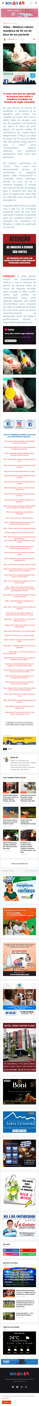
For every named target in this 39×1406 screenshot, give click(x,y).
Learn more (5, 1398)
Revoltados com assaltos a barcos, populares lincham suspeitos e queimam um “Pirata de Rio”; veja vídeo (28, 847)
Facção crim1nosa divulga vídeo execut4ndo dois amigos (28, 822)
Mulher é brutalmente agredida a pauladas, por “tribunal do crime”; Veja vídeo (10, 845)
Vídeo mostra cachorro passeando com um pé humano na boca (10, 822)
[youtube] (17, 1387)
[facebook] (13, 1387)
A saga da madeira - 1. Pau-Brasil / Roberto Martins (25, 1314)
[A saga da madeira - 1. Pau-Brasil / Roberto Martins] (9, 1316)
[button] (3, 3)
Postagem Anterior (8, 870)
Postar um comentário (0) (19, 863)
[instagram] (21, 1387)
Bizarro (15, 23)
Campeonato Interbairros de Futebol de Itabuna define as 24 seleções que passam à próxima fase (25, 1303)
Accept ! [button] (6, 1402)
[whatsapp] (26, 1387)
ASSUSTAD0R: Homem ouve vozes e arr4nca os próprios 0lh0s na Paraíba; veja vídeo (10, 798)
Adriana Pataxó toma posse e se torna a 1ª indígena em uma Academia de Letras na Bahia (25, 1292)
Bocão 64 (14, 757)
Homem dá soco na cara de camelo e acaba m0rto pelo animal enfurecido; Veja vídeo (28, 798)
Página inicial (7, 23)
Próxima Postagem (31, 870)
